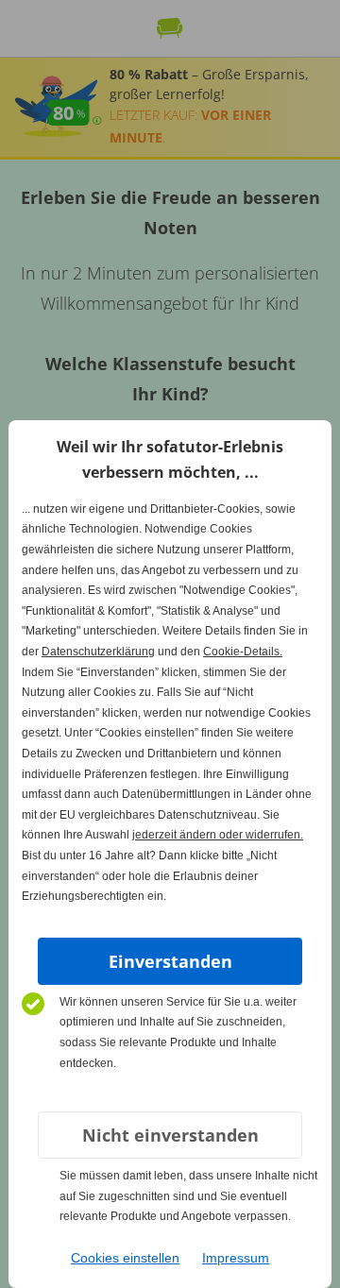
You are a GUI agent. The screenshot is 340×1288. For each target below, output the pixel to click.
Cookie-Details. (242, 651)
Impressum (235, 1257)
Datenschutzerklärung (98, 651)
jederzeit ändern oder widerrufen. (217, 834)
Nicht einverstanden (170, 1135)
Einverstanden (170, 961)
